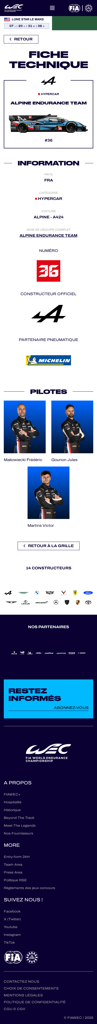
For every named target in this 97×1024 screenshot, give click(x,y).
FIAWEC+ (12, 794)
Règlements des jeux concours (29, 888)
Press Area (13, 872)
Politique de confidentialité (35, 1002)
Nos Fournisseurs (18, 833)
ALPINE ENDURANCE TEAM (48, 235)
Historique (12, 810)
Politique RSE (15, 880)
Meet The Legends (20, 825)
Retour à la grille (51, 546)
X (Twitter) (12, 919)
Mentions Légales (23, 995)
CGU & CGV (14, 1009)
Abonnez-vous (71, 707)
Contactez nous (21, 981)
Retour (23, 39)
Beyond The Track (19, 817)
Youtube (10, 927)
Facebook (12, 911)
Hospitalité (12, 802)
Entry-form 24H (17, 856)
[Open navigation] (52, 8)
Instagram (12, 934)
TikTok (9, 942)
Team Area (13, 864)
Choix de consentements (31, 988)
